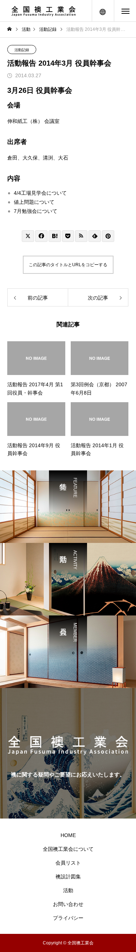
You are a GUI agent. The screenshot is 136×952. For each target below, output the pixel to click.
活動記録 (22, 50)
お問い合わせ (68, 904)
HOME (68, 835)
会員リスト (68, 863)
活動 (68, 890)
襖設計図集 (68, 876)
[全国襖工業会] (43, 11)
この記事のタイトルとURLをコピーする (68, 264)
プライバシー (68, 918)
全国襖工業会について (68, 849)
